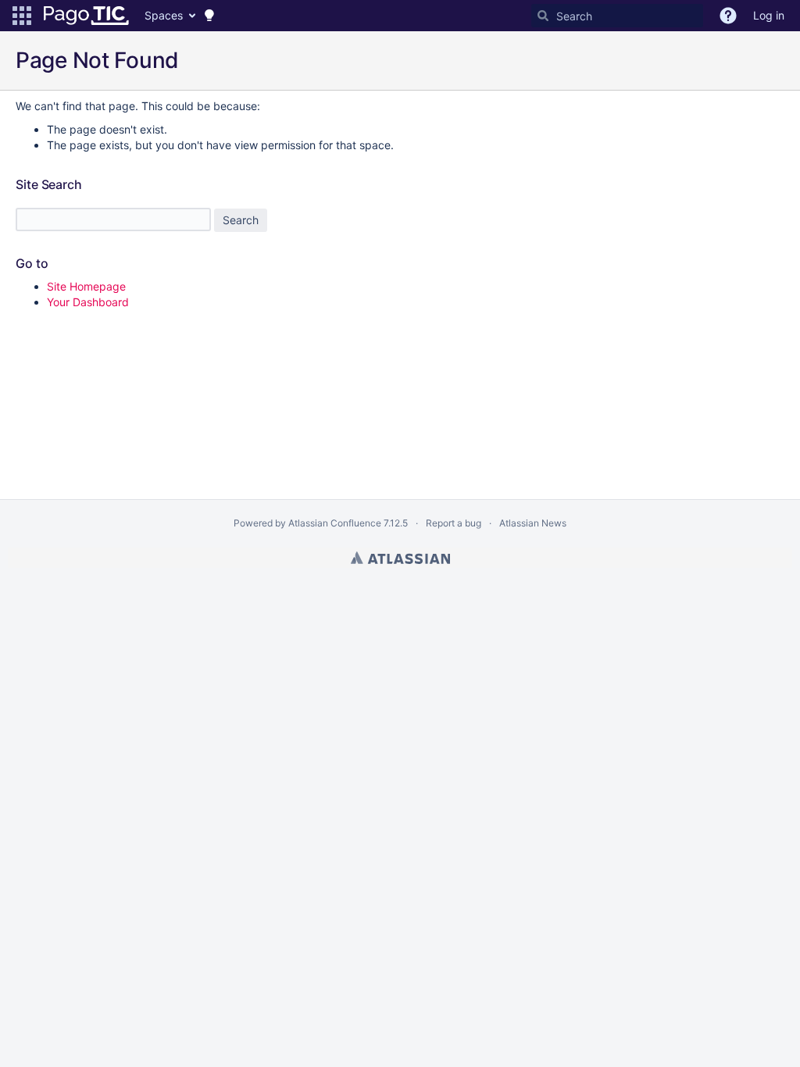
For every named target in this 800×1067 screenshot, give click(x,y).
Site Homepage (86, 286)
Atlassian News (532, 523)
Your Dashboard (88, 302)
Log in (768, 15)
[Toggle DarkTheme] (209, 15)
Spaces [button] (164, 15)
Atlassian (400, 558)
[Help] (728, 15)
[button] (22, 15)
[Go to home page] (86, 15)
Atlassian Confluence (334, 523)
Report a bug (453, 523)
